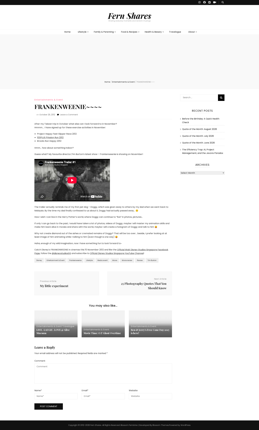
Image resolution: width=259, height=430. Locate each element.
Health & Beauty (153, 31)
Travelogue (175, 31)
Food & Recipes (129, 31)
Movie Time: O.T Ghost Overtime (102, 333)
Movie (114, 260)
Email (85, 390)
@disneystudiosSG (61, 253)
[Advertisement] (129, 60)
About (191, 31)
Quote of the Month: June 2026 (198, 142)
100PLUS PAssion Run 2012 (50, 137)
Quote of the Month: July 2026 (198, 136)
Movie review (127, 260)
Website (133, 390)
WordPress (185, 425)
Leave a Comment (69, 114)
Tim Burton (152, 260)
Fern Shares (129, 15)
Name (38, 390)
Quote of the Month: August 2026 (199, 129)
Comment (39, 360)
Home (67, 31)
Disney (39, 260)
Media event (103, 260)
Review (140, 260)
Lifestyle (82, 31)
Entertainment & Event (55, 260)
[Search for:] (198, 96)
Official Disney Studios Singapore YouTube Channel (117, 253)
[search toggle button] (223, 2)
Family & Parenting (104, 31)
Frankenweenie (75, 260)
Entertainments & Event (48, 99)
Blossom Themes (161, 425)
